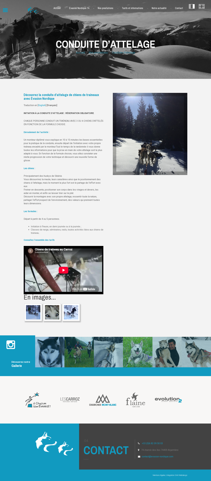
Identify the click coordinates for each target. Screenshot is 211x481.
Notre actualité (159, 8)
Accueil (57, 8)
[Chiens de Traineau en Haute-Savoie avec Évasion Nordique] (33, 312)
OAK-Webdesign (181, 475)
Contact (179, 8)
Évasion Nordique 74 (79, 8)
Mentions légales (159, 475)
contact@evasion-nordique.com (157, 456)
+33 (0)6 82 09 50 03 (152, 443)
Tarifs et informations (132, 8)
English (42, 105)
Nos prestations (105, 8)
